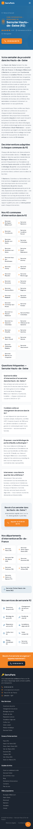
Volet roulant (7, 725)
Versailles (6, 805)
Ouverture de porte (9, 706)
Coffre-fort (6, 722)
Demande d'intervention (10, 781)
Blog (4, 778)
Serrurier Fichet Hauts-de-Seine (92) (16, 589)
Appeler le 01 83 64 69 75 (18, 523)
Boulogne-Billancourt (9, 795)
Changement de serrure (10, 709)
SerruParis (8, 3)
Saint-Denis (6, 797)
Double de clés (7, 714)
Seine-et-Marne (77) (9, 760)
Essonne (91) (7, 751)
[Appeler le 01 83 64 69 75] (28, 824)
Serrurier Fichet (7, 730)
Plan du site (6, 786)
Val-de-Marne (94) (9, 749)
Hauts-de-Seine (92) (9, 743)
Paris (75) (6, 741)
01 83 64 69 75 (13, 41)
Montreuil (6, 800)
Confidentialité (22, 823)
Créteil (5, 808)
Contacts (6, 784)
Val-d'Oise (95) (7, 757)
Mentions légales (11, 823)
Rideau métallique (8, 727)
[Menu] (30, 3)
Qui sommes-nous (8, 775)
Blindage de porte (8, 711)
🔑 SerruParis (8, 674)
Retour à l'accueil (9, 13)
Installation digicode (9, 719)
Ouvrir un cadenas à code (11, 770)
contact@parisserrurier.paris (11, 690)
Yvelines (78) (7, 754)
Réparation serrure (8, 717)
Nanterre (5, 803)
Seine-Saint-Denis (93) (10, 746)
